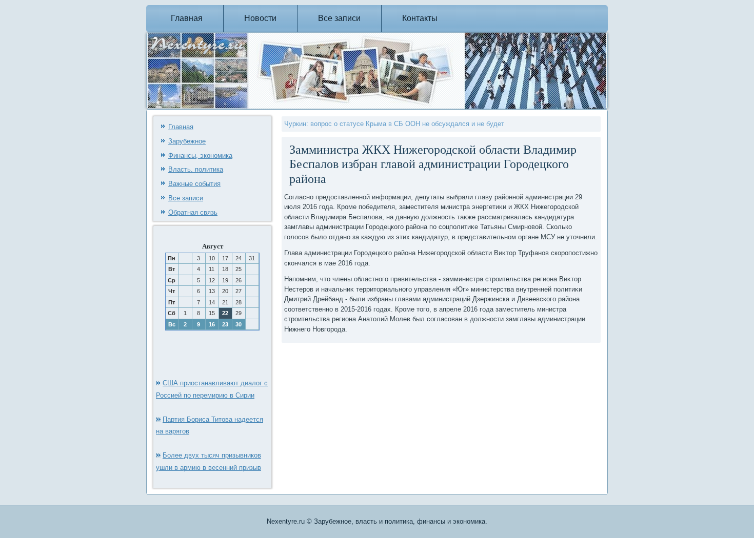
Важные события (194, 184)
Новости (260, 18)
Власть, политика (195, 169)
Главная (187, 18)
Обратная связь (192, 212)
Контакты (420, 18)
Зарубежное (187, 141)
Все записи (339, 18)
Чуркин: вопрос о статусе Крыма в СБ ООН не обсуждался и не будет (394, 124)
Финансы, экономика (200, 155)
